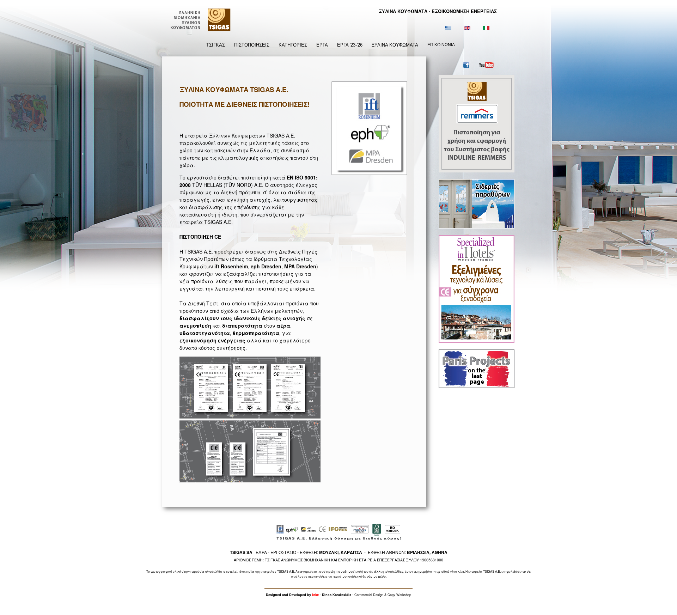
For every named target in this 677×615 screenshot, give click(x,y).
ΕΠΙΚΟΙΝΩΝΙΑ (441, 44)
